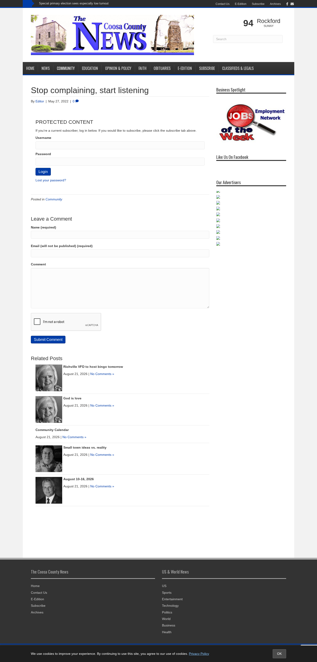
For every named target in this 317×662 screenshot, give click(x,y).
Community (66, 68)
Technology (170, 605)
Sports (166, 592)
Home (30, 68)
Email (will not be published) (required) (62, 246)
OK (279, 653)
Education (90, 68)
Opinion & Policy (118, 68)
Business (168, 625)
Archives (275, 4)
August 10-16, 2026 (78, 479)
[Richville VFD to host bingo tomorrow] (49, 377)
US (164, 586)
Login (43, 172)
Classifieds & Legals (238, 68)
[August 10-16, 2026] (49, 490)
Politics (167, 612)
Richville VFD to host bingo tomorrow (93, 367)
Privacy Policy (199, 653)
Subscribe (258, 4)
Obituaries (162, 68)
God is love (72, 398)
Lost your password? (51, 180)
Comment (38, 264)
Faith (142, 68)
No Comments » (102, 374)
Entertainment (172, 599)
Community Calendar (52, 430)
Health (166, 632)
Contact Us (223, 4)
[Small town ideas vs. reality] (49, 458)
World (166, 619)
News (46, 68)
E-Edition (240, 4)
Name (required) (43, 227)
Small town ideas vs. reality (85, 447)
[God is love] (49, 409)
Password (43, 154)
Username (43, 138)
